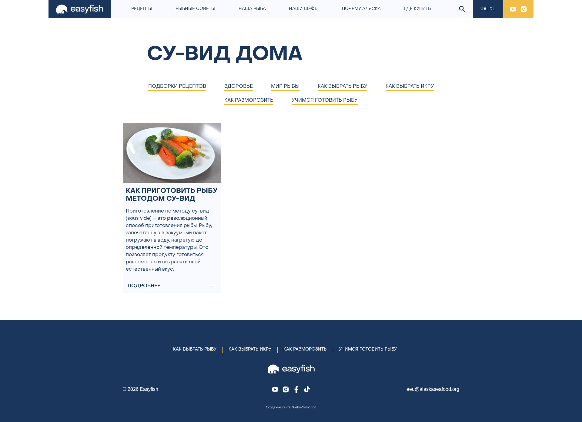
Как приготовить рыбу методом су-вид (172, 195)
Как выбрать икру (250, 349)
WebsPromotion (304, 407)
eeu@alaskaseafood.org (432, 389)
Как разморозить (305, 349)
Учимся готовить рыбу (368, 349)
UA (483, 9)
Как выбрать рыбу (194, 349)
